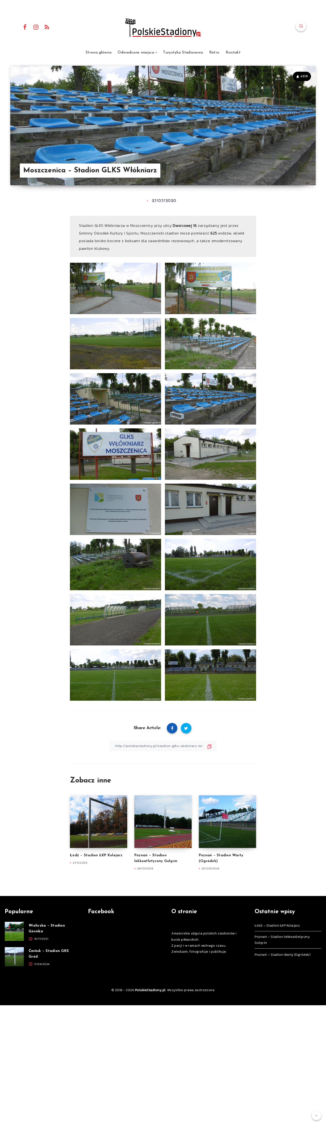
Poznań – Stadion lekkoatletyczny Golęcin (282, 939)
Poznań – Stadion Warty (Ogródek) (282, 954)
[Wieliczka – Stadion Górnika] (14, 931)
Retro (214, 53)
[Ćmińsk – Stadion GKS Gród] (14, 956)
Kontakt (233, 53)
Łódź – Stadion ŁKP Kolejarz (96, 855)
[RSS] (47, 27)
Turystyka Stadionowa (183, 53)
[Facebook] (24, 27)
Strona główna (98, 53)
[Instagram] (36, 27)
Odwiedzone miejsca (136, 53)
